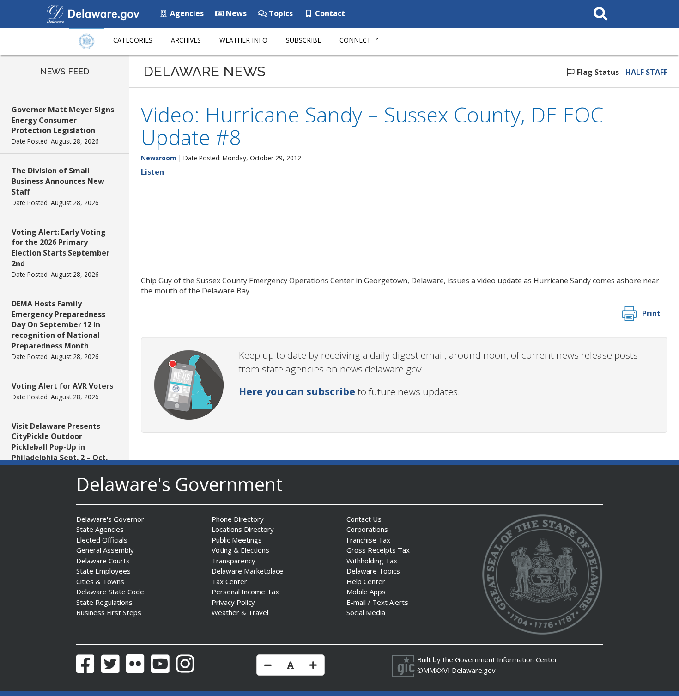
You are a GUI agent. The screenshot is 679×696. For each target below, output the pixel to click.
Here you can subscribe (297, 391)
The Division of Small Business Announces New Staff (58, 181)
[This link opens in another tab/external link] (55, 13)
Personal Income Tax (245, 591)
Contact (329, 13)
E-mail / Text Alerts (377, 602)
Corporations (367, 529)
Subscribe (303, 40)
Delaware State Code (110, 591)
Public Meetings (237, 539)
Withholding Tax (371, 560)
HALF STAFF (646, 72)
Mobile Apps (366, 591)
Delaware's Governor (110, 519)
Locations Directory (243, 529)
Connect (355, 40)
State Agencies (100, 529)
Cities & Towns (100, 581)
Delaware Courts (103, 560)
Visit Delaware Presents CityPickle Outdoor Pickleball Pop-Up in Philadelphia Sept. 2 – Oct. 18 (60, 447)
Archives (186, 40)
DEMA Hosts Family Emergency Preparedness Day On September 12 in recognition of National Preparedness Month (58, 325)
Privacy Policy (233, 602)
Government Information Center (506, 659)
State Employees (103, 570)
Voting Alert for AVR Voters (62, 386)
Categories (132, 40)
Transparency (233, 560)
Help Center (365, 581)
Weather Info (243, 40)
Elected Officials (101, 539)
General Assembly (105, 550)
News (235, 13)
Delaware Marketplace (247, 570)
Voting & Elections (240, 550)
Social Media (365, 612)
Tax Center (229, 581)
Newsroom (158, 157)
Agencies (186, 13)
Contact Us (364, 519)
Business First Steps (108, 612)
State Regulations (104, 602)
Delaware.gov (474, 670)
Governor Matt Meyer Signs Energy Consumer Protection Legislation (63, 120)
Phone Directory (238, 519)
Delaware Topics (373, 570)
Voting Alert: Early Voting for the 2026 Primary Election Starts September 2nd (60, 248)
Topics (280, 13)
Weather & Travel (240, 612)
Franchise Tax (368, 539)
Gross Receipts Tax (378, 550)
